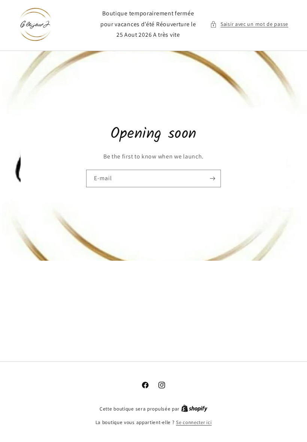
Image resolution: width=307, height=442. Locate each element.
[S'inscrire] (212, 178)
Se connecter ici (194, 422)
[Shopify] (194, 409)
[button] (249, 24)
